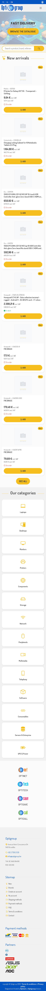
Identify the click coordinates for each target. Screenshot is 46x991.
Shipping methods (15, 899)
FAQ (9, 907)
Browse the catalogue (23, 31)
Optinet (23, 989)
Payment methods (15, 903)
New (10, 884)
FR (3, 2)
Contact (11, 915)
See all (23, 481)
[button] (40, 8)
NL (7, 2)
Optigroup (32, 989)
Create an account (15, 891)
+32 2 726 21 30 (13, 852)
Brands (11, 888)
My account (12, 895)
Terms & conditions (15, 911)
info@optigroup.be (14, 856)
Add (24, 110)
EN (12, 2)
